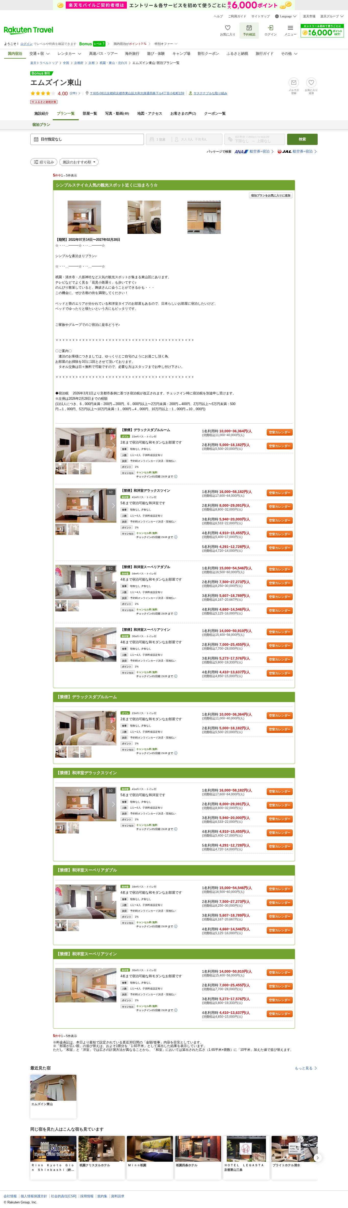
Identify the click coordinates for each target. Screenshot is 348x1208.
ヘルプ (218, 16)
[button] (113, 445)
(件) (73, 93)
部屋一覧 (90, 113)
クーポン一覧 (215, 113)
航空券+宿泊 (260, 151)
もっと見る (304, 1068)
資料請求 (117, 1196)
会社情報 (10, 1196)
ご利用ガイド (237, 16)
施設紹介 (41, 113)
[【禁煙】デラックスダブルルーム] (85, 445)
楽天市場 (309, 16)
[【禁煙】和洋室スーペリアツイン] (85, 644)
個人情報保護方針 (34, 1196)
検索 (302, 139)
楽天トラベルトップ (44, 63)
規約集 (102, 1196)
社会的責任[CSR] (63, 1196)
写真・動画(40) (117, 113)
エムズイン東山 (56, 82)
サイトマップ (260, 16)
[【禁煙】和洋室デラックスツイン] (85, 505)
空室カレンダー (279, 432)
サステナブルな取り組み (210, 93)
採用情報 (86, 1196)
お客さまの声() (183, 113)
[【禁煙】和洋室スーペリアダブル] (85, 582)
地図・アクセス (149, 113)
